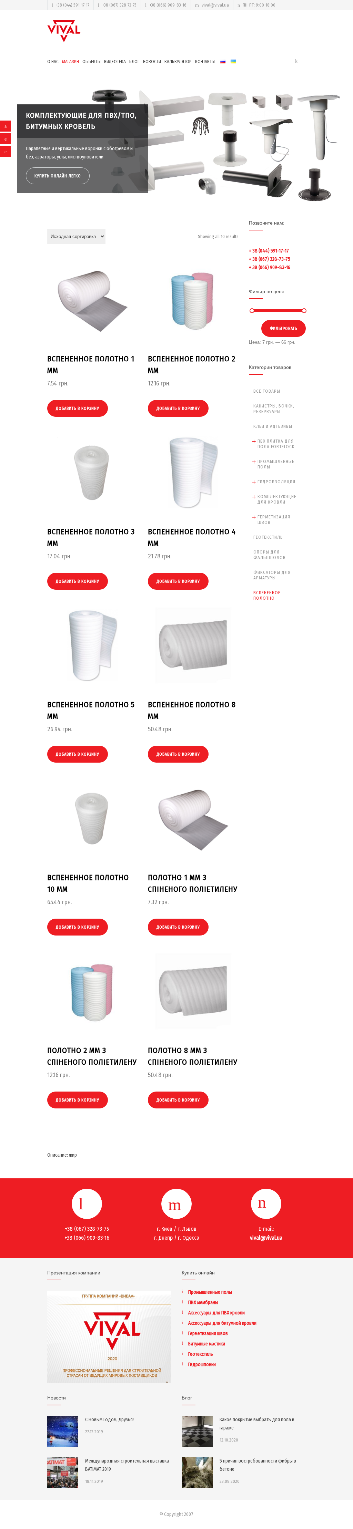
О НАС (53, 61)
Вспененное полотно (267, 595)
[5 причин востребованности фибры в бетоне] (197, 1472)
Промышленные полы (276, 464)
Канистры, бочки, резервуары (273, 408)
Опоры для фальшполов (269, 554)
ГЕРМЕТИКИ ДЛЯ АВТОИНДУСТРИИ (82, 126)
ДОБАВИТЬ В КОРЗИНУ (77, 408)
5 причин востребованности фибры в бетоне (258, 1465)
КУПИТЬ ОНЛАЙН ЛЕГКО (58, 176)
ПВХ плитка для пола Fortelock (276, 443)
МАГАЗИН (70, 61)
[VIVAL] (64, 31)
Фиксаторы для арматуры (272, 575)
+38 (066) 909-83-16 (167, 5)
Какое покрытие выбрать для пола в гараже (257, 1424)
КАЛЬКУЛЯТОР (178, 61)
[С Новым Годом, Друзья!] (62, 1431)
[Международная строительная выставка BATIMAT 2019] (62, 1472)
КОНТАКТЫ (205, 61)
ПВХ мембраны (203, 1302)
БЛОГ (134, 61)
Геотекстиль (268, 537)
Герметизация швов (274, 519)
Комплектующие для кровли (277, 499)
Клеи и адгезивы (272, 426)
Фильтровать (283, 328)
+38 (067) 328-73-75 (119, 5)
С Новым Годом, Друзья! (109, 1420)
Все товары (266, 391)
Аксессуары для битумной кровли (222, 1323)
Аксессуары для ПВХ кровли (216, 1313)
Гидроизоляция (276, 481)
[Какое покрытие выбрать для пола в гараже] (197, 1431)
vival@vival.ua (215, 5)
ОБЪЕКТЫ (91, 61)
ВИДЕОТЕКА (115, 61)
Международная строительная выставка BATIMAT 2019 (127, 1465)
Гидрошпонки (202, 1364)
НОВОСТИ (152, 61)
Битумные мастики (206, 1344)
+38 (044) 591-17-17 (72, 5)
